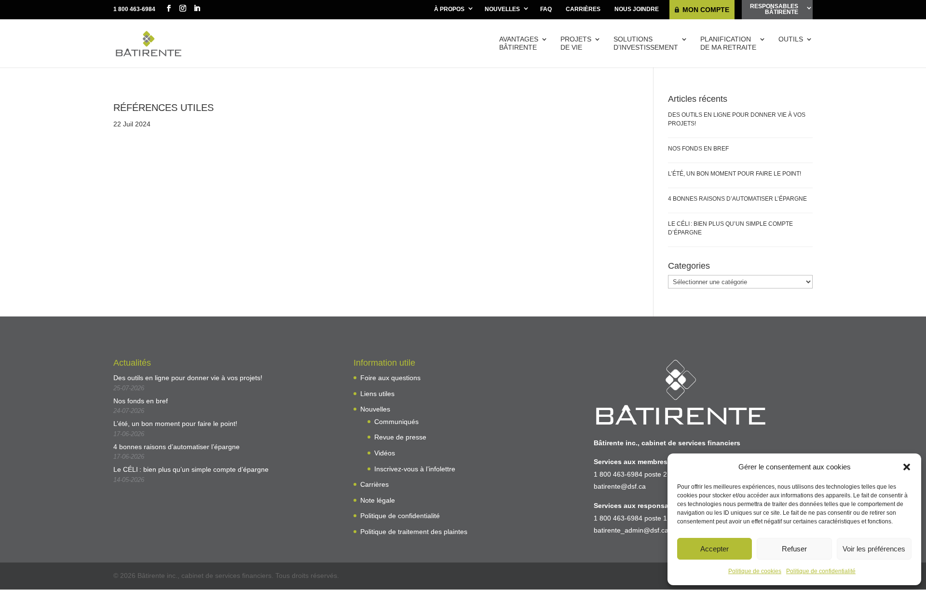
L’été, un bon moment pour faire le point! (734, 173)
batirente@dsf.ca (620, 486)
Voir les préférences (874, 549)
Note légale (377, 500)
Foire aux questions (390, 378)
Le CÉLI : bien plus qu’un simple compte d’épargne (191, 469)
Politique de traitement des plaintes (413, 531)
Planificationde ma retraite (728, 43)
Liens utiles (377, 394)
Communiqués (396, 421)
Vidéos (384, 453)
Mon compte (705, 10)
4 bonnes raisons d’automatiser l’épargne (737, 198)
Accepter (714, 549)
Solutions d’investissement (645, 43)
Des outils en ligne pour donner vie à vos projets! (187, 378)
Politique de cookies (754, 571)
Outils (790, 39)
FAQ (546, 9)
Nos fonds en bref (698, 148)
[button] (907, 467)
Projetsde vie (575, 43)
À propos (449, 9)
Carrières (583, 9)
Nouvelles (502, 9)
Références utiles (163, 107)
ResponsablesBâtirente (774, 9)
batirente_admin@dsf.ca (631, 530)
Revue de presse (400, 437)
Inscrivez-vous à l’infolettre (414, 469)
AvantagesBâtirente (518, 43)
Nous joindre (636, 9)
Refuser (794, 549)
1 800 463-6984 (134, 9)
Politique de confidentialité (821, 571)
